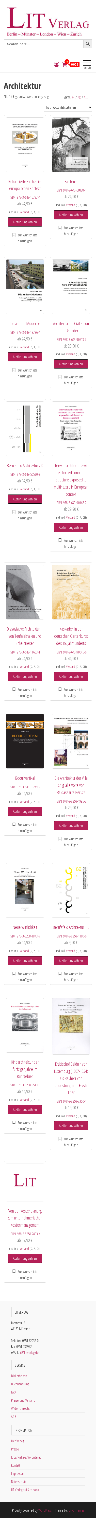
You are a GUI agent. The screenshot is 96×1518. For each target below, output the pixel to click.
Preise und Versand (23, 1400)
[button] (25, 238)
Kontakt (15, 1465)
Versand (24, 212)
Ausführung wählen (25, 221)
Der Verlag (17, 1440)
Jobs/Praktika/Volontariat (26, 1457)
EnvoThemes (76, 1510)
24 (73, 97)
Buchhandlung (20, 1383)
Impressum (17, 1473)
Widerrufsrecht (20, 1408)
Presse (15, 1449)
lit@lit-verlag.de (29, 1352)
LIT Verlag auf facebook (25, 1489)
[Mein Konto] (56, 64)
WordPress (44, 1510)
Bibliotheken (19, 1375)
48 (79, 97)
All (86, 97)
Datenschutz (18, 1481)
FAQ (13, 1392)
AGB (13, 1416)
